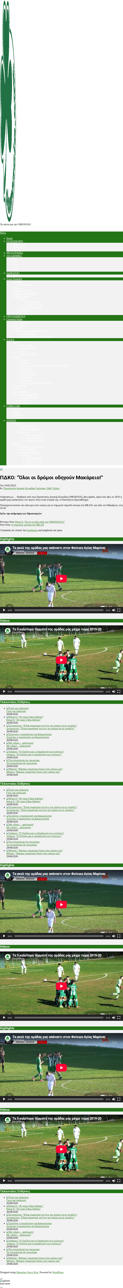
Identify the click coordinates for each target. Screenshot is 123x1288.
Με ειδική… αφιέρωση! (18, 746)
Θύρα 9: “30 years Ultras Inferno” (23, 719)
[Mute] (113, 610)
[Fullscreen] (118, 610)
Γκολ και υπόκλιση (16, 711)
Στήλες (56, 488)
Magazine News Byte (27, 1272)
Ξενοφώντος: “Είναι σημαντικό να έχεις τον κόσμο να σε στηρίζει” (40, 728)
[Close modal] (1, 1278)
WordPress (57, 1272)
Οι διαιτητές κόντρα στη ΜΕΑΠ (27, 524)
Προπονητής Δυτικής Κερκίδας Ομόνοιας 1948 (27, 488)
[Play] (4, 610)
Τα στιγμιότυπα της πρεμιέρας (21, 763)
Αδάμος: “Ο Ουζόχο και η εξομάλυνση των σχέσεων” (34, 754)
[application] (61, 578)
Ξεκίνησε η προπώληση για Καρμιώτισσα (27, 737)
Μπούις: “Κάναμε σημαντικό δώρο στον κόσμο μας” (33, 772)
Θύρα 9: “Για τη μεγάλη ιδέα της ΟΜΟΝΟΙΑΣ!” (40, 522)
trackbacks (32, 530)
